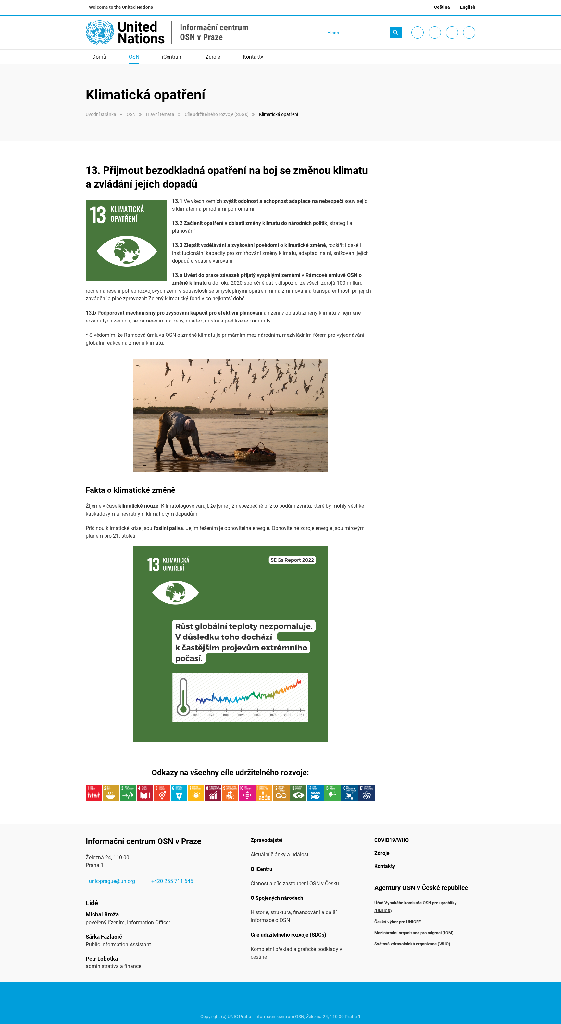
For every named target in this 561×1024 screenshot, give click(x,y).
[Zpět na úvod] (167, 32)
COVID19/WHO (391, 840)
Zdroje (382, 853)
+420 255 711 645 (172, 881)
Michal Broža (102, 914)
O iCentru (261, 869)
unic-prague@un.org (112, 881)
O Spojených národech (277, 898)
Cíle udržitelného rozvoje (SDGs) (288, 935)
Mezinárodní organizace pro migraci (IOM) (414, 932)
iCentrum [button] (172, 57)
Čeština (442, 7)
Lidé (92, 903)
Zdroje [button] (213, 57)
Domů (99, 57)
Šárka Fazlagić (104, 936)
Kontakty (253, 57)
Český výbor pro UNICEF (397, 921)
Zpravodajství (266, 840)
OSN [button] (134, 57)
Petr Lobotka (102, 958)
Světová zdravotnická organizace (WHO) (412, 943)
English (467, 7)
